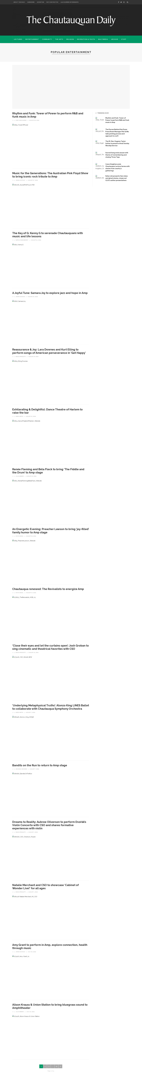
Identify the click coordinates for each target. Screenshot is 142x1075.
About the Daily (19, 2)
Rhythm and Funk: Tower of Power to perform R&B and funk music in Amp (117, 120)
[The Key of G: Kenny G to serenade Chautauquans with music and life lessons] (17, 264)
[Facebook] (118, 2)
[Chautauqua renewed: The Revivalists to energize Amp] (24, 617)
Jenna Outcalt (20, 180)
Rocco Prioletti (21, 356)
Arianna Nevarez (21, 769)
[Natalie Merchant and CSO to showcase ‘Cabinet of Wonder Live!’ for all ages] (24, 916)
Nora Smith (19, 416)
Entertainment (32, 39)
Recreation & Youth (86, 39)
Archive (114, 39)
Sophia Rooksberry (22, 240)
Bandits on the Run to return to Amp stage (39, 765)
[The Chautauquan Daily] (71, 21)
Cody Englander (21, 120)
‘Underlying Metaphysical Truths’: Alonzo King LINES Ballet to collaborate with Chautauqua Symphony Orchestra (50, 707)
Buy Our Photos (52, 2)
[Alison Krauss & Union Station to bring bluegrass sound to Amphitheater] (26, 1036)
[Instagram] (124, 2)
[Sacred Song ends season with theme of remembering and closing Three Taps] (100, 156)
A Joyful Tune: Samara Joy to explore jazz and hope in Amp (50, 292)
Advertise (40, 2)
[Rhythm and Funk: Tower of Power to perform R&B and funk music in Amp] (20, 144)
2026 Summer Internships (69, 2)
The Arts (59, 39)
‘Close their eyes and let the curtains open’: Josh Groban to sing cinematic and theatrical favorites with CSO (50, 647)
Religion (70, 39)
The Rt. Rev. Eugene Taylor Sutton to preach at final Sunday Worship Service (117, 143)
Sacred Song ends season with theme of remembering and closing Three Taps (116, 155)
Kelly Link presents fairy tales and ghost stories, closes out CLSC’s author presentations (116, 178)
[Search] (127, 2)
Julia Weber (20, 476)
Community (47, 39)
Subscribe (31, 2)
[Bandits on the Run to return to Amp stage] (22, 793)
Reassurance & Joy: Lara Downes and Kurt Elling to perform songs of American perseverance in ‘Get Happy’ (49, 351)
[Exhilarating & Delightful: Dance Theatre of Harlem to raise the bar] (26, 440)
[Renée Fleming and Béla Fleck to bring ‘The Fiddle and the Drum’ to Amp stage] (27, 500)
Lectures (18, 39)
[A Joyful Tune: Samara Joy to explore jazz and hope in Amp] (19, 321)
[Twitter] (121, 2)
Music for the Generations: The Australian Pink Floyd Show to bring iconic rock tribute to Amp (50, 175)
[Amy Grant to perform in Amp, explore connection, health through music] (20, 976)
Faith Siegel (19, 536)
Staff (123, 39)
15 (56, 1066)
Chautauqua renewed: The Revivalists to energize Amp (48, 589)
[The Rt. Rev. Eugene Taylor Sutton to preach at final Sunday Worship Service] (100, 144)
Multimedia (103, 39)
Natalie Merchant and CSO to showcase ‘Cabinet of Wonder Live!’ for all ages (45, 886)
